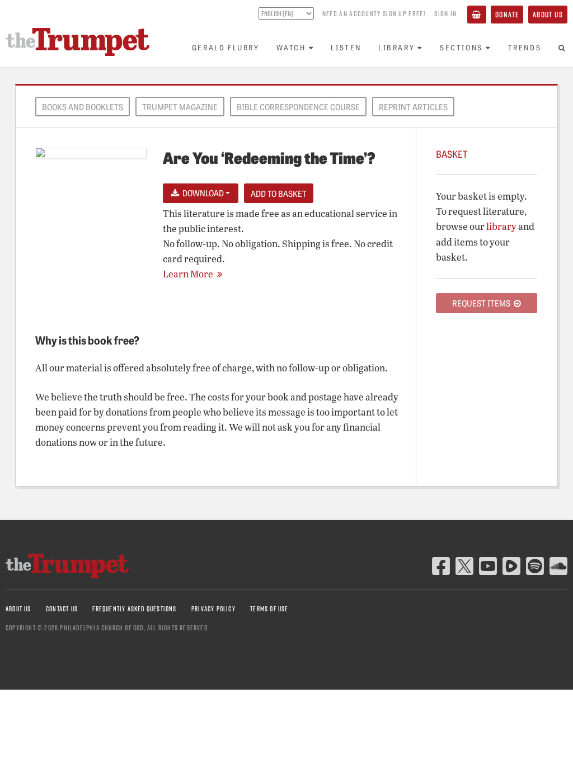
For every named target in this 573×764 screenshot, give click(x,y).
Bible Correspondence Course (298, 106)
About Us (548, 14)
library (501, 226)
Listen (346, 47)
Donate (507, 14)
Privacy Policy (213, 609)
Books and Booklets (82, 106)
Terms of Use (269, 609)
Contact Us (62, 609)
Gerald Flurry (226, 47)
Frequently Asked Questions (134, 609)
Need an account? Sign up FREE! (373, 13)
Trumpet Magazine (180, 106)
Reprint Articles (413, 106)
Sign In (445, 13)
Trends (525, 47)
